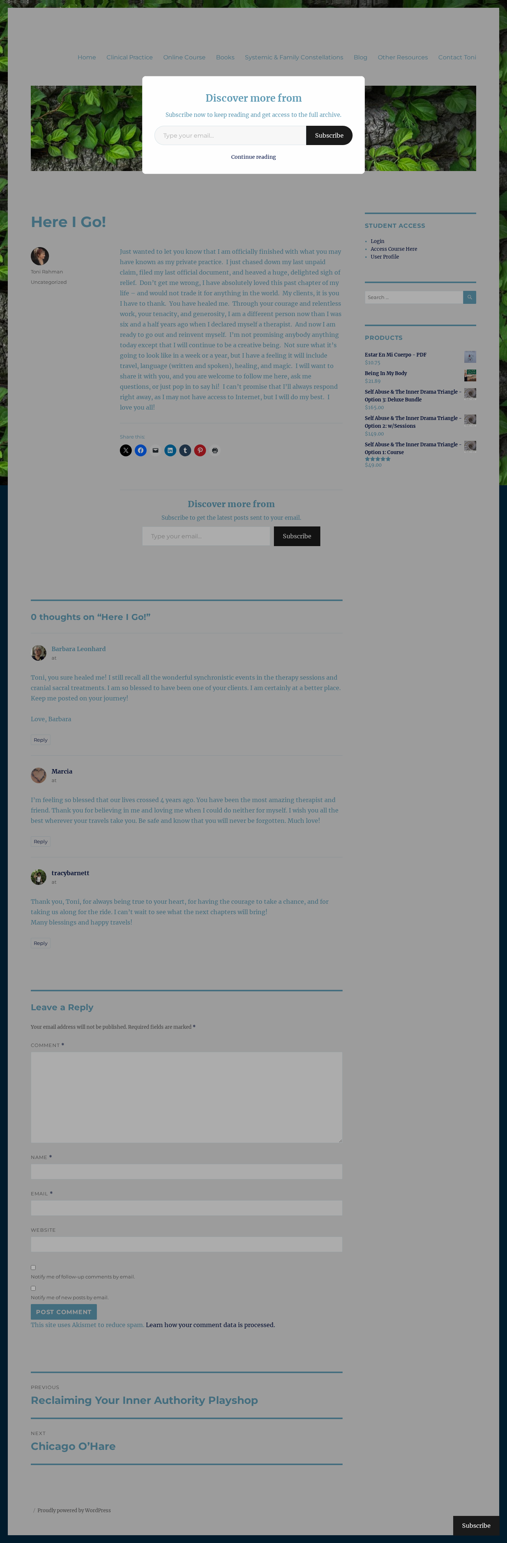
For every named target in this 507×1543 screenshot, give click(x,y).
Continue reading (253, 157)
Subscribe (329, 135)
